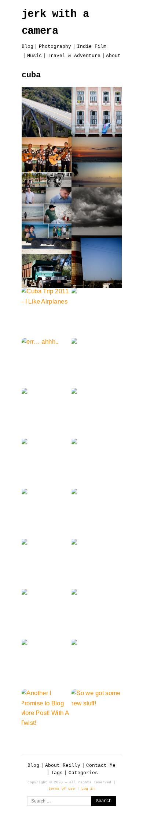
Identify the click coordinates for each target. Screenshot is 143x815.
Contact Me (100, 765)
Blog (27, 46)
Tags (57, 773)
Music (34, 56)
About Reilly (62, 765)
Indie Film (91, 46)
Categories (83, 773)
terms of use (61, 788)
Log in (88, 788)
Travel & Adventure (74, 56)
